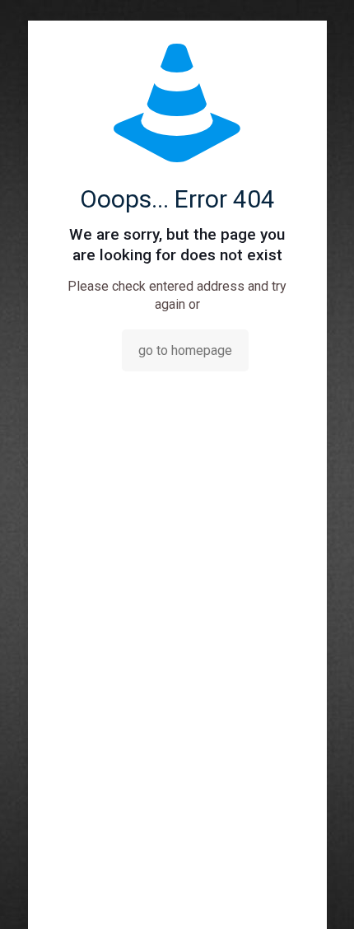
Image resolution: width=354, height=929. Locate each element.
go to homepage (185, 350)
